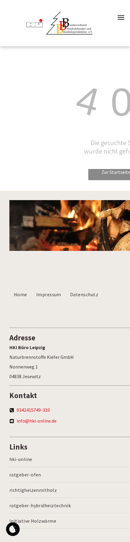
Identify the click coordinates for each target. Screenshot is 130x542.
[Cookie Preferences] (13, 529)
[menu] (121, 17)
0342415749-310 (33, 410)
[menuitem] (20, 294)
